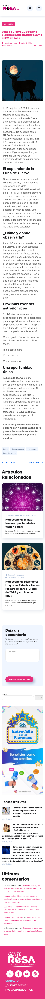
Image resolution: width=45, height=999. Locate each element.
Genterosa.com (18, 449)
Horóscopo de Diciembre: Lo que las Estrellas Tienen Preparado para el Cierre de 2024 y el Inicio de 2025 (22, 588)
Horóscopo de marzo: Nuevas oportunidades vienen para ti (20, 523)
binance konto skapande (13, 917)
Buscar (4, 694)
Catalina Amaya (10, 43)
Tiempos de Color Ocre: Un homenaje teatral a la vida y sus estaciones (22, 920)
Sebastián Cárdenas (16, 575)
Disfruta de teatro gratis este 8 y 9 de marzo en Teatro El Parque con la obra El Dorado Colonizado (22, 888)
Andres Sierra (13, 515)
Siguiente (34, 462)
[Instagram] (35, 973)
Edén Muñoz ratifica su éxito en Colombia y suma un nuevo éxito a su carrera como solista (21, 910)
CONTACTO (12, 980)
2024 (5, 449)
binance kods (9, 896)
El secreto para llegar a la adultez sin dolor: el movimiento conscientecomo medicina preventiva (23, 899)
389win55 (8, 907)
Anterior (10, 462)
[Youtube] (26, 973)
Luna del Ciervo (9, 453)
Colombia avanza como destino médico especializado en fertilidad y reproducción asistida (27, 811)
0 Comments (9, 45)
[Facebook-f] (18, 973)
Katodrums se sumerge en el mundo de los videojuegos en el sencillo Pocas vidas (23, 931)
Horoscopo (8, 24)
